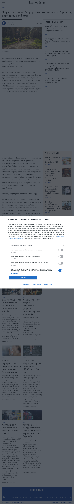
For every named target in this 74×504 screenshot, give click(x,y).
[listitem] (37, 246)
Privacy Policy (48, 284)
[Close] (70, 219)
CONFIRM (23, 277)
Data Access (37, 284)
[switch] (60, 250)
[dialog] (37, 252)
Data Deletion (26, 284)
